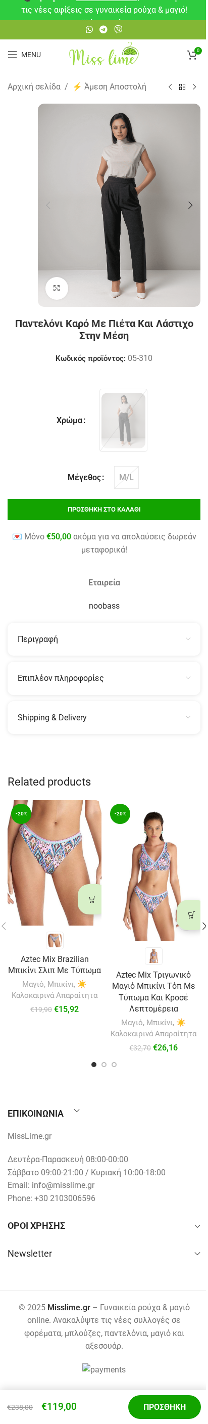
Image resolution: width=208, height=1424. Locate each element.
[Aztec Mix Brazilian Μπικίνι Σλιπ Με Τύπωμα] (54, 863)
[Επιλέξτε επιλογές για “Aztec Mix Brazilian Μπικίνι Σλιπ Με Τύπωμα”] (93, 899)
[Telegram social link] (103, 29)
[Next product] (194, 87)
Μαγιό (33, 984)
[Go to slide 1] (93, 1064)
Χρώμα (69, 420)
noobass (104, 606)
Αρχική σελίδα (34, 86)
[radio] (123, 420)
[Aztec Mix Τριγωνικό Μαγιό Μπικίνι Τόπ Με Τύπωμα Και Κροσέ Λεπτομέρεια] (153, 870)
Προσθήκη (164, 1407)
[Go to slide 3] (114, 1064)
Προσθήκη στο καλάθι (104, 509)
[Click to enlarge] (56, 288)
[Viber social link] (118, 29)
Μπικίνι (60, 984)
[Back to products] (182, 87)
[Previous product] (170, 87)
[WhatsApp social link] (89, 29)
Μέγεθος (84, 477)
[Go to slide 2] (104, 1064)
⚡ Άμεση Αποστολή (109, 86)
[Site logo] (104, 54)
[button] (48, 205)
